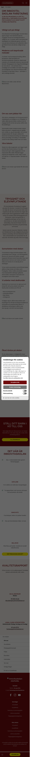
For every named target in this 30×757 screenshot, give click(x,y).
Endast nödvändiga (15, 387)
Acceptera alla (15, 382)
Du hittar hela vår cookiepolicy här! (13, 378)
